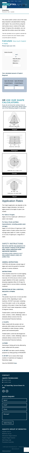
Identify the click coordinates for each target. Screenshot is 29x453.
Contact (19, 1)
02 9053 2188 (7, 382)
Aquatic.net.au (6, 431)
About (12, 1)
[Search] (19, 5)
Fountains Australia (8, 442)
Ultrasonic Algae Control (9, 435)
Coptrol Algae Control (8, 438)
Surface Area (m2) (8, 52)
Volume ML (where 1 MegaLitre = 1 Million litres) (16, 61)
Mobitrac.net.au (6, 433)
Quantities (5, 10)
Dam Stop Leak (6, 440)
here (15, 363)
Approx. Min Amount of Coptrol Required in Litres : (18, 83)
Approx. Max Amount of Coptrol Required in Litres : (8, 83)
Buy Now (6, 4)
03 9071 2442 (7, 380)
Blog (9, 1)
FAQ (16, 1)
